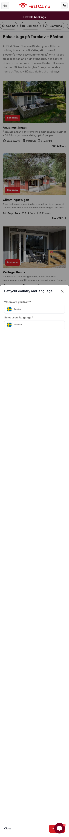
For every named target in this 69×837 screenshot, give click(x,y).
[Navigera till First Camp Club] (5, 5)
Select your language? (18, 317)
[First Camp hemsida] (34, 5)
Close (8, 828)
